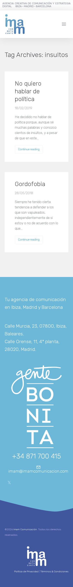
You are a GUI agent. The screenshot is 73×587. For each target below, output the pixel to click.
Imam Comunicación (25, 529)
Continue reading (29, 149)
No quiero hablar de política (28, 91)
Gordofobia (30, 184)
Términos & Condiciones (54, 571)
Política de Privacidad (26, 571)
